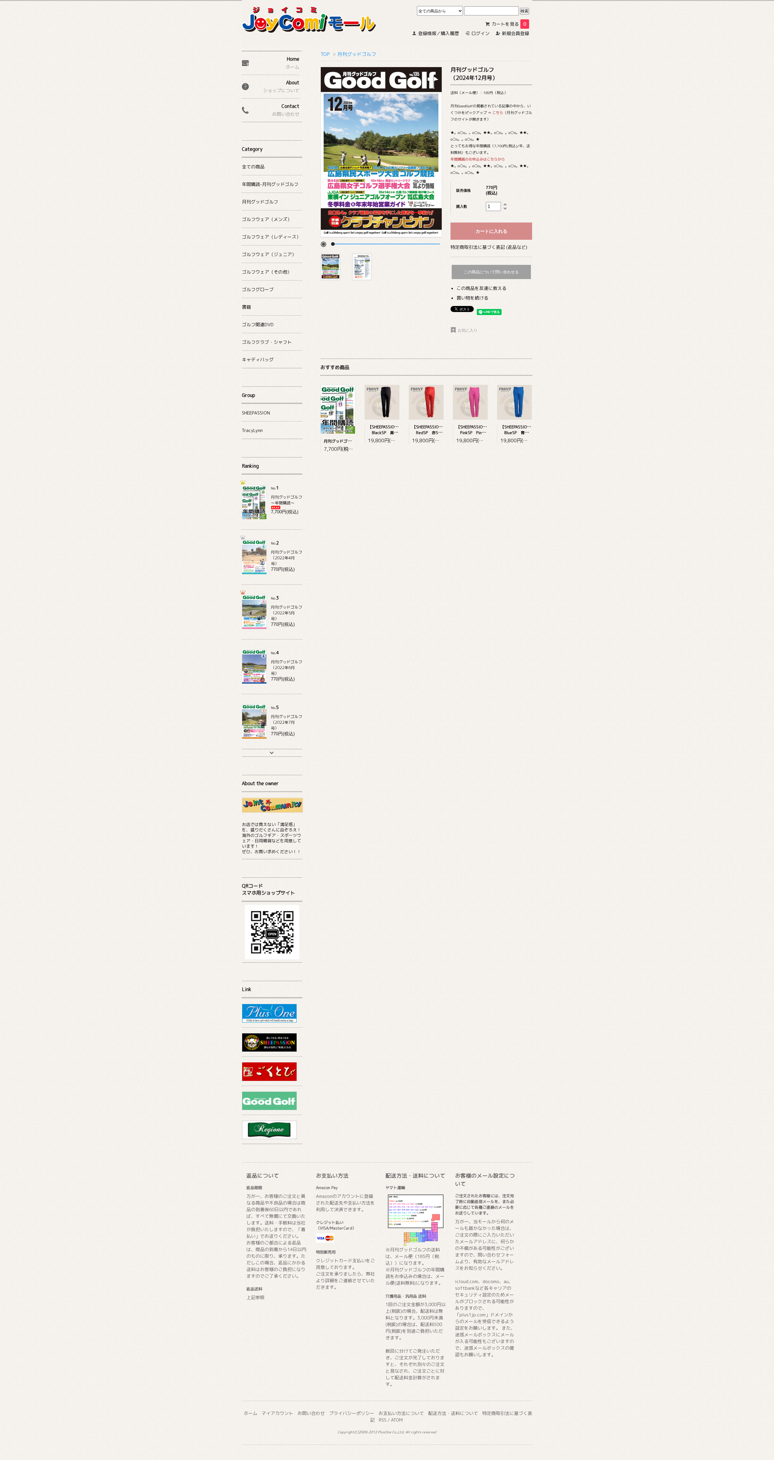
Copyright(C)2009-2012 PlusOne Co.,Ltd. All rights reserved (387, 1432)
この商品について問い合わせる (491, 272)
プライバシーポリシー (351, 1413)
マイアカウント (277, 1413)
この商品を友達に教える (481, 288)
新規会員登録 (515, 33)
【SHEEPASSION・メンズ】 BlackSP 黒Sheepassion (393, 429)
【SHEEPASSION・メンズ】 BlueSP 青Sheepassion (524, 429)
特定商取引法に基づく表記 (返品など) (488, 247)
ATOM (397, 1420)
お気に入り (467, 330)
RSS (382, 1420)
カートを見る (509, 24)
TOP (325, 54)
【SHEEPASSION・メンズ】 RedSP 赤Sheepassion (436, 429)
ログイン (480, 33)
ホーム (250, 1413)
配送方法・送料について (453, 1413)
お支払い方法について (401, 1413)
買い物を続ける (472, 298)
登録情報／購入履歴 (438, 33)
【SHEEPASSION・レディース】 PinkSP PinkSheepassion (484, 429)
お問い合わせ (311, 1413)
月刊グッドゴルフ (356, 54)
